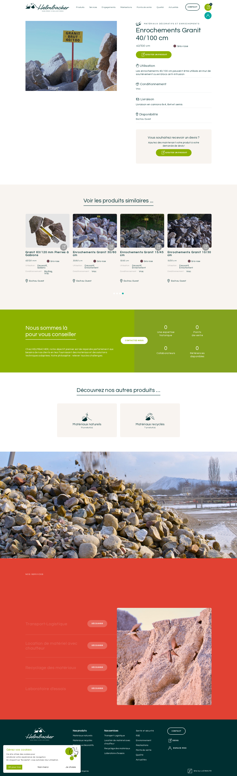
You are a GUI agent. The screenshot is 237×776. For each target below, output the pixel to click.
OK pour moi (14, 767)
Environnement (143, 740)
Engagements (108, 7)
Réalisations (126, 7)
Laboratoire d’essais (114, 753)
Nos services (111, 731)
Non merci (43, 767)
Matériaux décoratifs (83, 745)
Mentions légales (81, 771)
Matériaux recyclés (82, 740)
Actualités (173, 7)
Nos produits (80, 731)
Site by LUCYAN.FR (203, 771)
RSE (138, 735)
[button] (114, 293)
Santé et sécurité (145, 731)
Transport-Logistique (114, 735)
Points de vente (144, 7)
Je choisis (71, 767)
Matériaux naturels (82, 735)
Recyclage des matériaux (117, 748)
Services (93, 7)
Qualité (139, 755)
